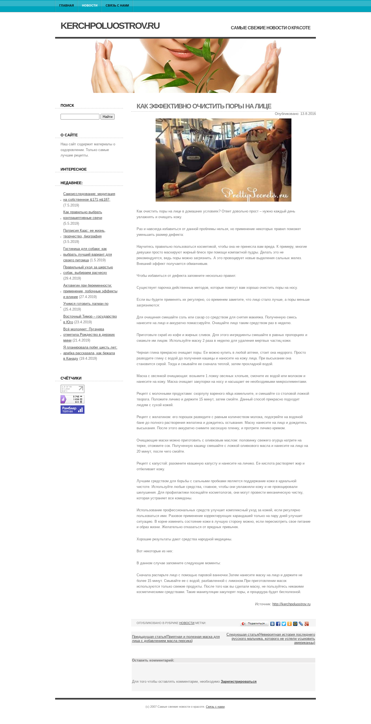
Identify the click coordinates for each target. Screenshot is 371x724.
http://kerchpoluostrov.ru (291, 604)
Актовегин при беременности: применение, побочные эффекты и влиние (90, 291)
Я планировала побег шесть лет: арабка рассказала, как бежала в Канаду (90, 353)
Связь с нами (117, 5)
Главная (66, 5)
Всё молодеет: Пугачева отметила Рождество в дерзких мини (89, 335)
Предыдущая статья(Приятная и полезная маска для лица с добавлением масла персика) (176, 639)
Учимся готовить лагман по (85, 304)
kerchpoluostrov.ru (110, 25)
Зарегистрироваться (239, 681)
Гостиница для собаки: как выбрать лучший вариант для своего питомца (87, 254)
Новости (90, 5)
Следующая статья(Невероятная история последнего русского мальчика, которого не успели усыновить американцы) (271, 638)
